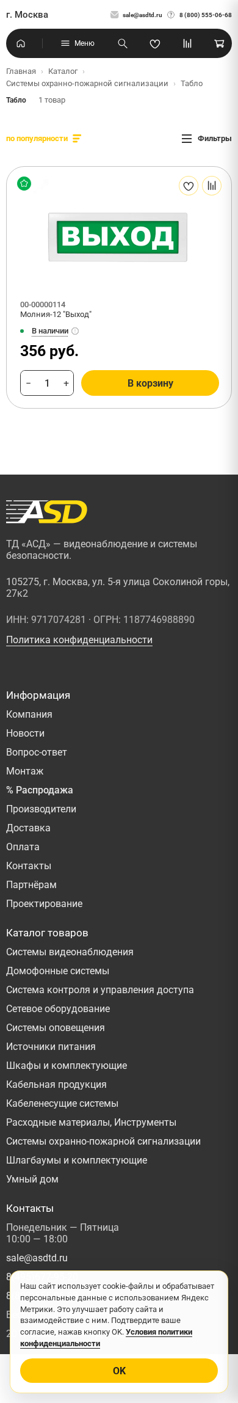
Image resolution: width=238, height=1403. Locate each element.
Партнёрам (31, 885)
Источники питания (51, 1046)
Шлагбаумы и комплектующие (76, 1160)
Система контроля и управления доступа (100, 990)
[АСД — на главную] (46, 511)
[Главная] (20, 43)
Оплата (23, 847)
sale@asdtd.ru (142, 15)
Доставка (28, 828)
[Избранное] (155, 43)
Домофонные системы (57, 971)
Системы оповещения (55, 1027)
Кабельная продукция (56, 1084)
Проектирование (44, 903)
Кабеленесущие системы (62, 1103)
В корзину (150, 383)
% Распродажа (39, 790)
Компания (29, 714)
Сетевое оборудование (58, 1009)
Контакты (28, 866)
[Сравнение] (187, 43)
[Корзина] (219, 43)
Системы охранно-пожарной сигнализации (103, 1141)
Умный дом (32, 1179)
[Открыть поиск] (122, 43)
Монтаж (24, 771)
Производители (41, 809)
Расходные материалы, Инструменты (91, 1122)
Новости (25, 733)
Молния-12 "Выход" (56, 314)
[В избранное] (188, 185)
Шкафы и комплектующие (66, 1065)
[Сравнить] (212, 185)
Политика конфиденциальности (79, 640)
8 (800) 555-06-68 (205, 15)
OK (119, 1371)
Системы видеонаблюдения (70, 952)
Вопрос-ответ (36, 752)
